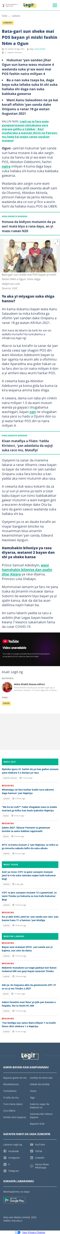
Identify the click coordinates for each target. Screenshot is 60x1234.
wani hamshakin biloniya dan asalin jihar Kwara (27, 570)
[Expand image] (56, 242)
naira (6, 166)
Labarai (16, 15)
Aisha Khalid (40, 49)
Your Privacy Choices (33, 1232)
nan (33, 411)
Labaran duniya (10, 778)
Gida (4, 15)
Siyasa (5, 816)
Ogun (6, 703)
